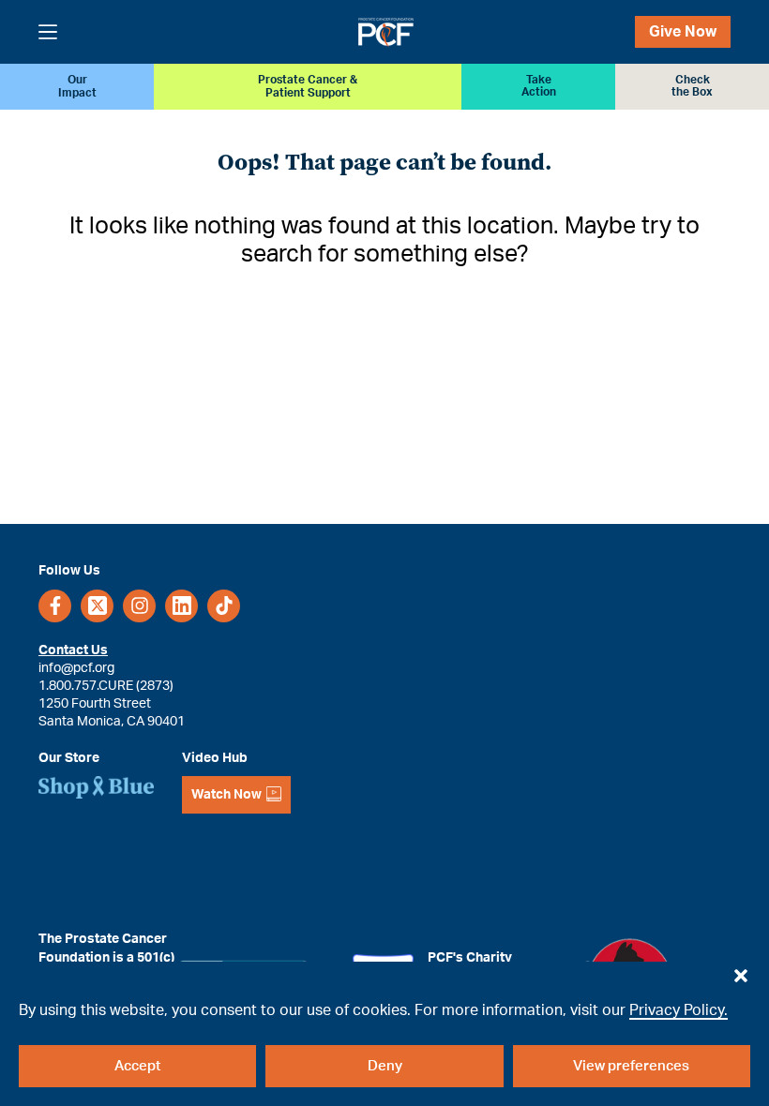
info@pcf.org (76, 668)
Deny (385, 1066)
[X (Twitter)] (97, 606)
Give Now (682, 31)
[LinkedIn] (181, 606)
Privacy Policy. (678, 1010)
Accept (137, 1066)
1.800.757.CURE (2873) (105, 686)
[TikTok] (223, 606)
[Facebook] (54, 606)
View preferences (631, 1066)
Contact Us (73, 650)
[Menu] (47, 31)
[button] (740, 971)
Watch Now (226, 794)
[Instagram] (139, 606)
